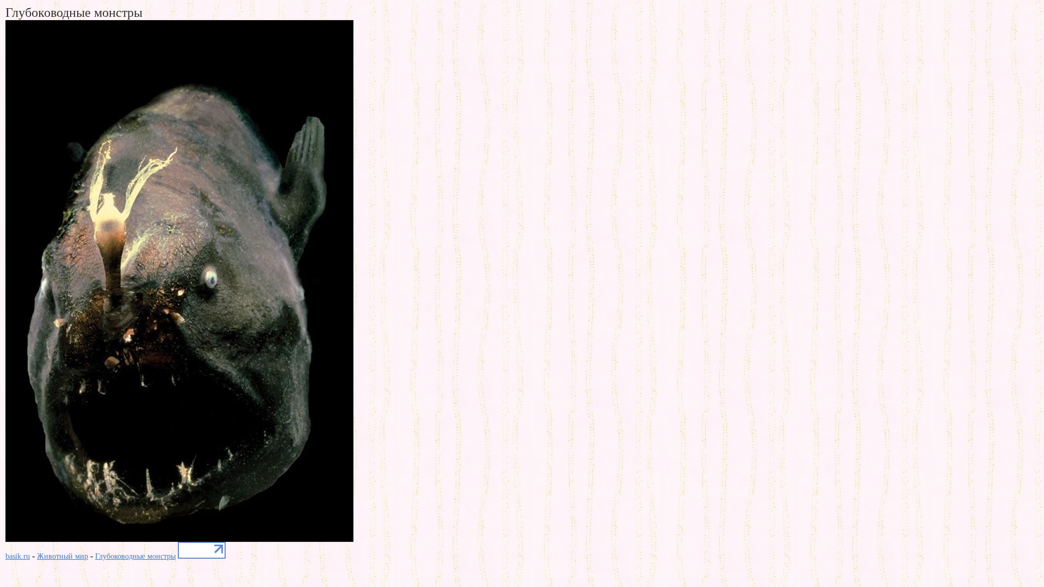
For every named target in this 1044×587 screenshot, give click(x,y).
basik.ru (17, 556)
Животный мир (62, 556)
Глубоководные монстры (135, 556)
